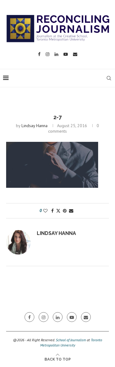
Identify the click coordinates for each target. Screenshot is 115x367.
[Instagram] (47, 54)
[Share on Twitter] (58, 211)
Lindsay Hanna (34, 125)
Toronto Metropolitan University (71, 342)
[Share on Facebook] (52, 211)
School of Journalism (71, 340)
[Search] (109, 78)
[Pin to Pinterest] (65, 211)
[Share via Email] (71, 211)
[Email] (75, 54)
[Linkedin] (56, 54)
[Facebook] (39, 54)
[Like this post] (45, 211)
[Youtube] (65, 54)
